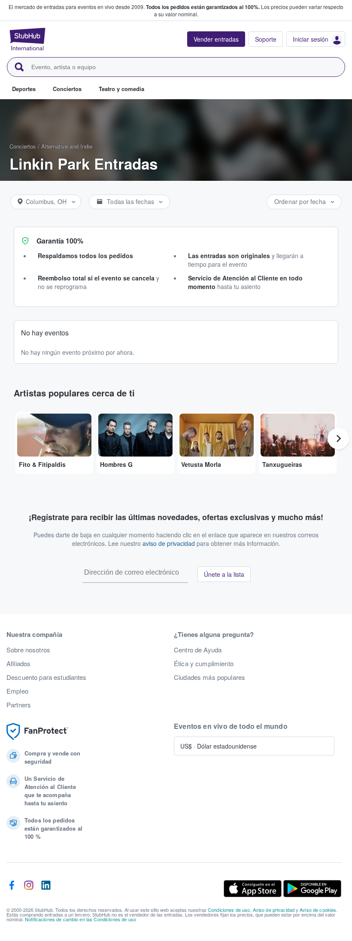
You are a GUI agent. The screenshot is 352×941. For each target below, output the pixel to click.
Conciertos (22, 146)
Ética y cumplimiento (204, 663)
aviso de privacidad (169, 543)
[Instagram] (29, 888)
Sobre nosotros (28, 649)
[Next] (338, 438)
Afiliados (18, 663)
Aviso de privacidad (274, 909)
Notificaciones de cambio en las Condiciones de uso (80, 919)
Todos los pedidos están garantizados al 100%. (203, 7)
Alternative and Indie (66, 146)
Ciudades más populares (209, 677)
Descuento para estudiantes (46, 677)
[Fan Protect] (37, 731)
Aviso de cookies (318, 909)
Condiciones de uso (229, 909)
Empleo (17, 691)
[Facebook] (11, 888)
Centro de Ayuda (198, 649)
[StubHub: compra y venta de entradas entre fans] (27, 39)
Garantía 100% (59, 241)
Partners (18, 704)
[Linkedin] (46, 888)
